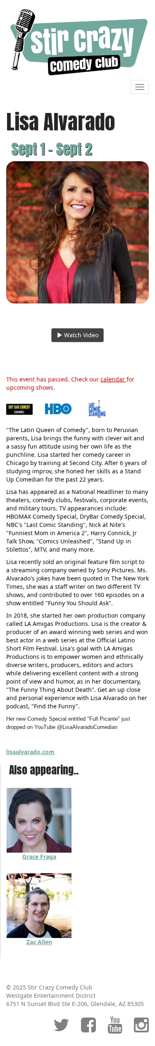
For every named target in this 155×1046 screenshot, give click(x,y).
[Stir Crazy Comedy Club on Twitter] (61, 1029)
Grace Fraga (39, 856)
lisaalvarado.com (30, 752)
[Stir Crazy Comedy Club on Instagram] (141, 1029)
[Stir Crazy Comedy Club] (77, 42)
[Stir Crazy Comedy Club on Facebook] (88, 1029)
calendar (113, 379)
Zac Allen (39, 942)
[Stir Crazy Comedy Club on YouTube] (114, 1029)
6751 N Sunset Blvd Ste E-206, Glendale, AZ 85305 (75, 1004)
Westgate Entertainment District (50, 995)
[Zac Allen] (39, 905)
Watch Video (80, 335)
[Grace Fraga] (39, 820)
